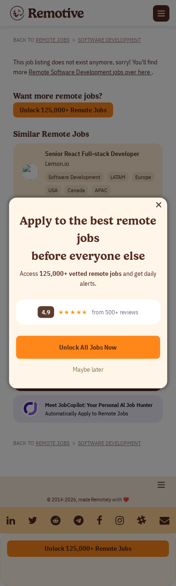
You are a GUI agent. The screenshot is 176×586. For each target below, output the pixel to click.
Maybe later (88, 369)
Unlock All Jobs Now (88, 347)
